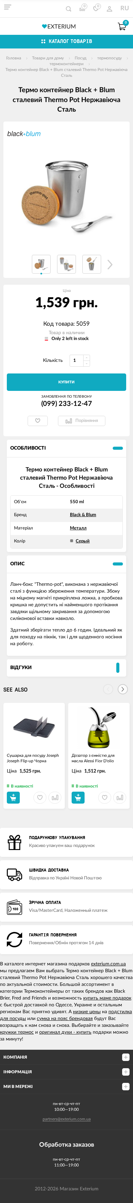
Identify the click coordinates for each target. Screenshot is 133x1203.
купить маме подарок (107, 998)
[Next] (123, 689)
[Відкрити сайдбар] (7, 7)
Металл (78, 528)
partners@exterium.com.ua (67, 1119)
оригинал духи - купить (65, 1032)
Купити (66, 382)
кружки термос (17, 1032)
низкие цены (87, 1011)
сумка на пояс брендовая (65, 1018)
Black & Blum (83, 515)
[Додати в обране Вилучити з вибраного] (38, 421)
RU (124, 8)
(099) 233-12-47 (66, 403)
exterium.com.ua (108, 964)
